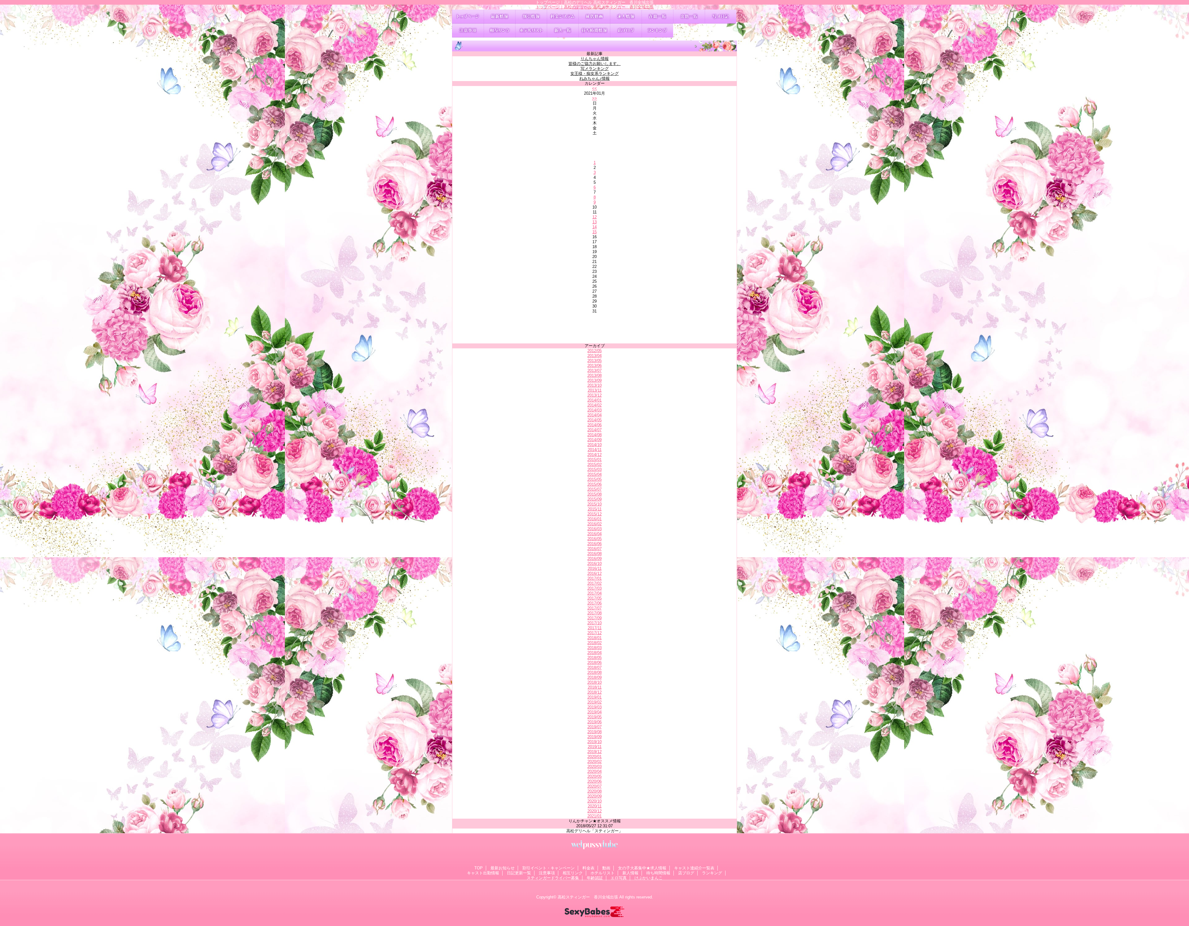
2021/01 (594, 816)
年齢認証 (595, 878)
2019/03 (594, 707)
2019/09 (594, 736)
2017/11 (595, 628)
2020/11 (595, 806)
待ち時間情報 (594, 30)
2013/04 (594, 355)
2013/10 (594, 385)
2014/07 (594, 430)
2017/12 (594, 633)
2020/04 (594, 771)
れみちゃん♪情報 (594, 78)
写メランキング (595, 68)
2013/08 (594, 375)
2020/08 (594, 791)
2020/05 (594, 776)
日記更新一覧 (720, 17)
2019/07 (594, 727)
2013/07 (594, 370)
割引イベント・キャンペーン (531, 17)
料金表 (562, 17)
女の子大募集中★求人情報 (626, 17)
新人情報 (562, 30)
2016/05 (594, 538)
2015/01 (594, 459)
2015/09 (594, 499)
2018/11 (595, 687)
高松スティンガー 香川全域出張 (588, 897)
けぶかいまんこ (648, 878)
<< (594, 88)
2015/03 (594, 469)
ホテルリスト (531, 30)
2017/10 (594, 623)
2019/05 (594, 717)
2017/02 (594, 583)
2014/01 (594, 400)
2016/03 (594, 529)
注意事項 (468, 30)
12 (594, 217)
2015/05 (594, 479)
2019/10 (594, 741)
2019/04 (594, 712)
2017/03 (594, 588)
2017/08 (594, 613)
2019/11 (595, 746)
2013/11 (595, 390)
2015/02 (594, 464)
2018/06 (594, 662)
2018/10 (594, 682)
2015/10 (594, 504)
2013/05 (594, 360)
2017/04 (594, 593)
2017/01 (594, 578)
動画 (594, 17)
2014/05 (594, 420)
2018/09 (594, 677)
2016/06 (594, 543)
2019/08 (594, 732)
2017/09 (594, 618)
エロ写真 (619, 878)
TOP (468, 17)
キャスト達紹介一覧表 (657, 17)
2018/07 (594, 667)
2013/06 (594, 365)
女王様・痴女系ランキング (594, 73)
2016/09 (594, 558)
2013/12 (594, 395)
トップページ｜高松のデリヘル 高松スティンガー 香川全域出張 (595, 7)
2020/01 (594, 756)
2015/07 (594, 489)
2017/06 (594, 603)
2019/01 (594, 697)
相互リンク (499, 30)
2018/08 (594, 672)
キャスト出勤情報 (689, 17)
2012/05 (594, 350)
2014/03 (594, 410)
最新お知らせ (499, 17)
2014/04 (594, 415)
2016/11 (595, 568)
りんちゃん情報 (595, 58)
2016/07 (594, 548)
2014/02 (594, 405)
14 (594, 227)
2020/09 (594, 796)
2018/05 (594, 657)
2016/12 (594, 573)
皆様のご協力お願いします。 (594, 63)
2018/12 (594, 692)
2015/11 (595, 509)
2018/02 (594, 642)
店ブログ (626, 30)
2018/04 (594, 652)
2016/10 (594, 563)
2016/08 (594, 553)
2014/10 (594, 444)
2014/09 (594, 439)
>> (594, 98)
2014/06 (594, 425)
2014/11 (595, 449)
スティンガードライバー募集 (553, 878)
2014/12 (594, 454)
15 (594, 232)
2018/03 (594, 647)
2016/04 (594, 534)
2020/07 (594, 786)
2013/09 (594, 380)
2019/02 (594, 702)
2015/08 (594, 494)
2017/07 (594, 608)
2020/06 (594, 781)
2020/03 (594, 766)
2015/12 (594, 514)
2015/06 (594, 484)
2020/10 (594, 801)
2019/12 (594, 751)
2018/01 (594, 637)
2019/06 (594, 722)
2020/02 (594, 761)
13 (594, 222)
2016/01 (594, 519)
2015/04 (594, 474)
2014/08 (594, 435)
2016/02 (594, 524)
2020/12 (594, 811)
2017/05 (594, 598)
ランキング (657, 30)
